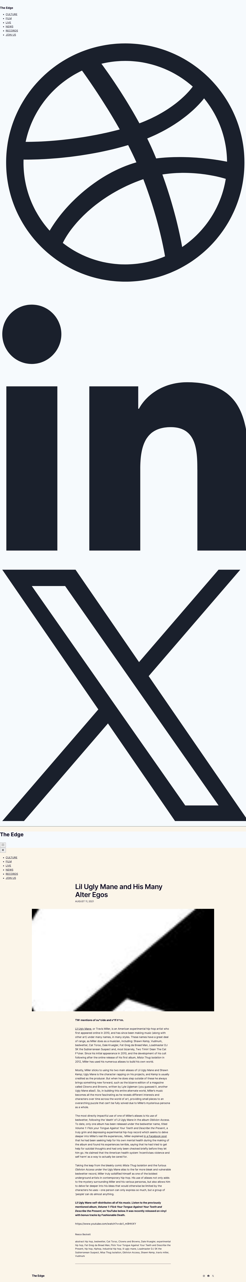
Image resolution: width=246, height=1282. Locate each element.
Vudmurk (80, 1256)
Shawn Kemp (148, 1252)
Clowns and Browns (129, 1241)
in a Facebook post (155, 1136)
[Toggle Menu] (3, 845)
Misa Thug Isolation (110, 1252)
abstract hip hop (84, 1241)
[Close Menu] (3, 850)
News (9, 26)
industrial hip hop (112, 1248)
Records (12, 30)
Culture (11, 14)
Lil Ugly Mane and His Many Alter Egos (118, 890)
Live (8, 22)
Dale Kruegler (148, 1241)
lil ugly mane (129, 1248)
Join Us (11, 34)
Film (9, 18)
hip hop (89, 1248)
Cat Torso (111, 1241)
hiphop (97, 1248)
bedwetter (99, 1241)
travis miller (162, 1252)
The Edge (38, 1275)
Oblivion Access (131, 1252)
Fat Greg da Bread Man (97, 1245)
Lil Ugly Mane (83, 1028)
